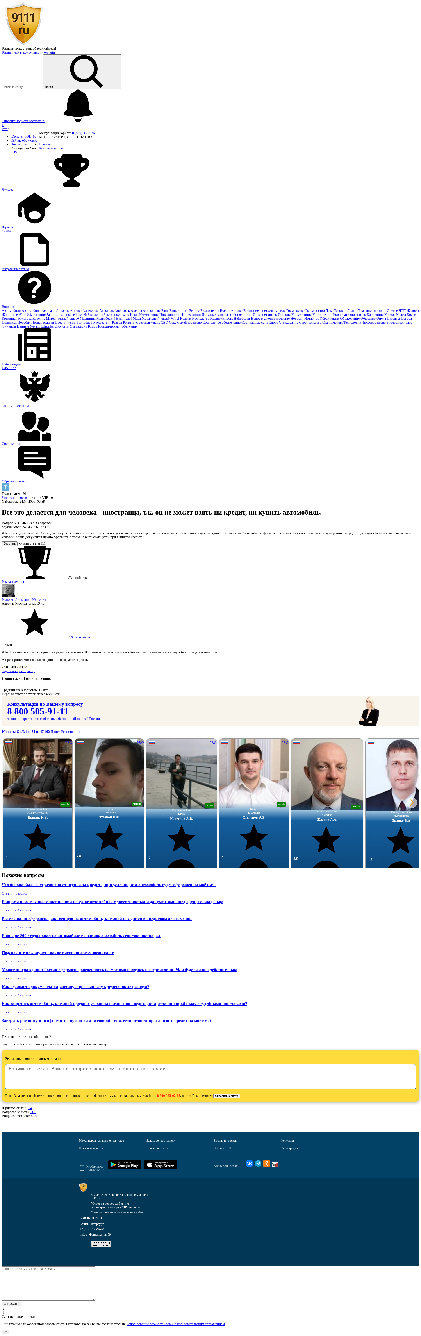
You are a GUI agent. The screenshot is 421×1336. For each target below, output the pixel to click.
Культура (25, 318)
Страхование (289, 322)
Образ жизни (330, 318)
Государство (295, 310)
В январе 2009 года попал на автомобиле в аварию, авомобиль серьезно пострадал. (81, 935)
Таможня (336, 322)
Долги (352, 310)
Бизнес (194, 310)
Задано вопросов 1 (16, 497)
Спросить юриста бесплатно (23, 121)
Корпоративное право (350, 314)
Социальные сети (255, 322)
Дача (330, 310)
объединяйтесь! (44, 48)
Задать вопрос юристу (18, 671)
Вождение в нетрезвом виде (264, 310)
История (284, 314)
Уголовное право (399, 322)
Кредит (412, 314)
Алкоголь (106, 310)
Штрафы (48, 326)
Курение (39, 318)
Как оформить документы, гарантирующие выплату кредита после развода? (75, 987)
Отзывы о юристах (91, 1148)
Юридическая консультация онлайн (28, 52)
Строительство (310, 322)
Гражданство (315, 310)
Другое (393, 310)
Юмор (93, 326)
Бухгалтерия (210, 310)
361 (33, 1112)
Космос (390, 314)
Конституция (322, 314)
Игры (134, 314)
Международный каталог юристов (101, 1140)
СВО (165, 322)
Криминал (10, 318)
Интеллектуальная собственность (227, 314)
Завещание (37, 314)
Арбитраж (122, 310)
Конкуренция (301, 314)
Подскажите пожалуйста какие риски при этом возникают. (58, 952)
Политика (10, 322)
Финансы (9, 326)
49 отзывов (79, 637)
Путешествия (101, 322)
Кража (401, 314)
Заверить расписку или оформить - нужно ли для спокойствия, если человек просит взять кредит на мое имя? (107, 1020)
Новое (19, 144)
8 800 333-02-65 (168, 1095)
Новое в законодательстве (271, 318)
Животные (10, 314)
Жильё (24, 314)
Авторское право (69, 310)
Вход (5, 129)
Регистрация (70, 731)
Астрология (152, 310)
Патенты (394, 318)
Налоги (186, 318)
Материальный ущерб (63, 318)
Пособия (24, 322)
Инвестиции (192, 314)
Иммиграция (149, 314)
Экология (62, 326)
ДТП (403, 310)
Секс (173, 322)
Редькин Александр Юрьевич (24, 599)
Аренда (137, 310)
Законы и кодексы (225, 1140)
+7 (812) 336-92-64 (92, 1229)
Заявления (96, 314)
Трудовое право (374, 322)
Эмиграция (79, 326)
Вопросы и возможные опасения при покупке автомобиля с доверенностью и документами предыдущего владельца (112, 901)
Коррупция (375, 314)
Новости (297, 318)
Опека (381, 318)
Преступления (66, 322)
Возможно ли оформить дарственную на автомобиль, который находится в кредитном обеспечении (97, 918)
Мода (137, 318)
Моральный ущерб (156, 318)
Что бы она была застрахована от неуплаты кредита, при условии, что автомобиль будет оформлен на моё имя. (109, 884)
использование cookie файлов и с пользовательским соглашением (176, 1324)
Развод (117, 322)
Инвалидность (170, 314)
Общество (368, 318)
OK (6, 1332)
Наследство (201, 318)
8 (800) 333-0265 (84, 133)
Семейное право (190, 322)
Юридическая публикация (117, 326)
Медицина (88, 318)
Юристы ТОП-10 (23, 136)
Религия (129, 322)
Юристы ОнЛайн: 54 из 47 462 (26, 731)
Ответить (10, 543)
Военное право (231, 310)
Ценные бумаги (29, 326)
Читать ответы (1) (31, 543)
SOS (14, 152)
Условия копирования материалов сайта (117, 1212)
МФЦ (175, 318)
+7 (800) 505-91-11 (91, 1218)
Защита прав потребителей (67, 314)
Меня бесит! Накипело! (114, 318)
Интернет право (265, 314)
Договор (340, 310)
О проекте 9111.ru (225, 1148)
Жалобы (413, 310)
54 (30, 1108)
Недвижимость (222, 318)
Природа (84, 322)
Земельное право (117, 314)
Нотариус (312, 318)
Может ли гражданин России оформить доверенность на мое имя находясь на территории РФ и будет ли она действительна (119, 969)
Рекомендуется (13, 581)
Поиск (55, 731)
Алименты (90, 310)
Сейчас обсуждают (25, 140)
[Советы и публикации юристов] (24, 44)
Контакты (287, 1140)
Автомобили (12, 310)
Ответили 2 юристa (16, 910)
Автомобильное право (39, 310)
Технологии (352, 322)
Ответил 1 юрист (14, 893)
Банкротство (179, 310)
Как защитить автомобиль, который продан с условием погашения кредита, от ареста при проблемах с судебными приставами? (124, 1003)
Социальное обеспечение (222, 322)
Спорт (274, 322)
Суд (325, 322)
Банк (165, 310)
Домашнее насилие (372, 310)
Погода (406, 318)
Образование (350, 318)
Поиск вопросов (157, 1148)
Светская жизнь (148, 322)
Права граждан (43, 322)
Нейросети (242, 318)
